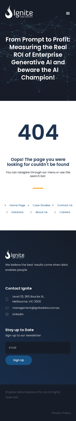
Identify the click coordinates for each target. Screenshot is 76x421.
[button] (68, 13)
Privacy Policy (61, 413)
